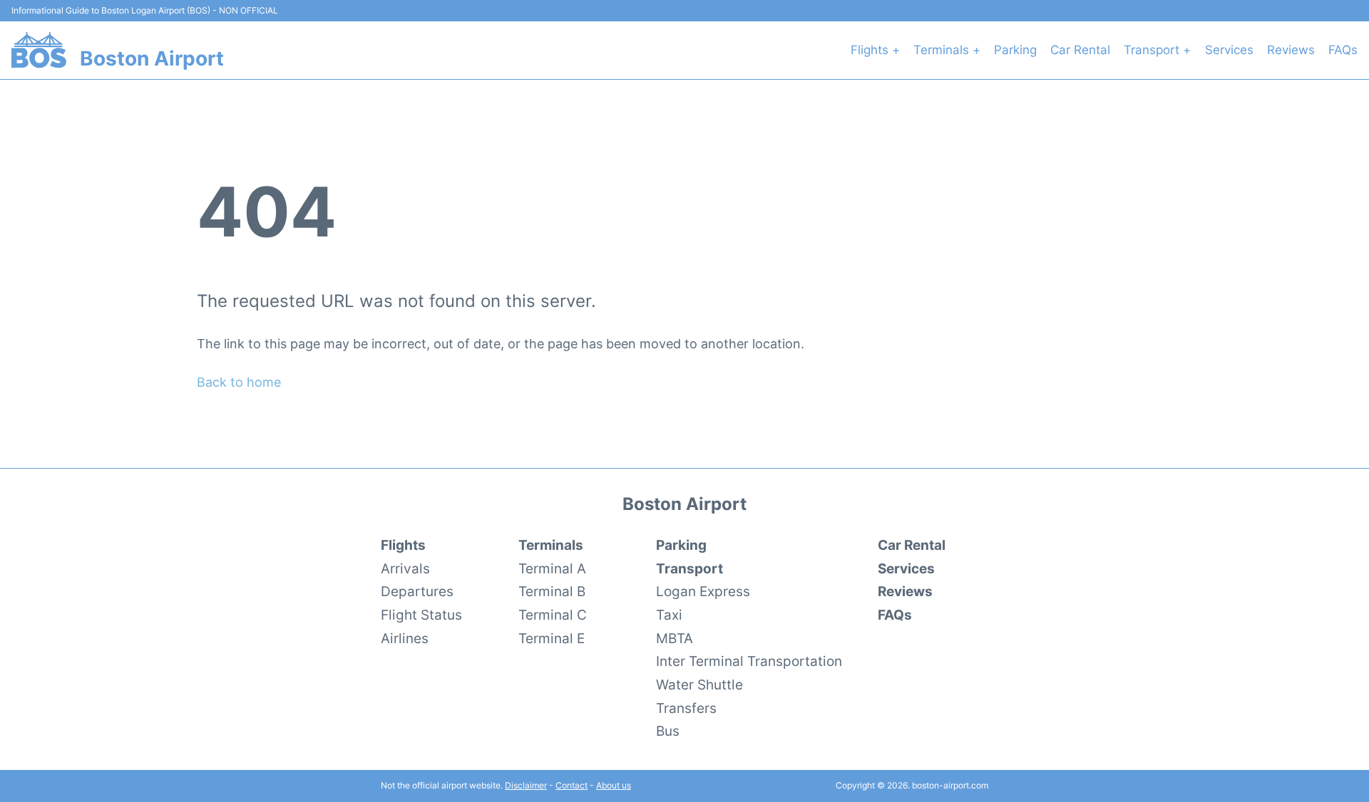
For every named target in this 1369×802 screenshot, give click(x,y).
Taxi (669, 614)
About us (613, 785)
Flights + (875, 50)
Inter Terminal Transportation (749, 661)
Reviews (1291, 50)
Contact (571, 785)
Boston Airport (152, 58)
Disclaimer (526, 785)
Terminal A (552, 568)
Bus (668, 730)
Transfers (686, 708)
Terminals (550, 544)
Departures (417, 591)
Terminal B (551, 591)
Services (1229, 50)
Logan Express (703, 591)
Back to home (239, 382)
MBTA (674, 638)
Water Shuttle (699, 684)
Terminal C (552, 614)
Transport (689, 568)
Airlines (405, 638)
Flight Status (421, 614)
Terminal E (551, 638)
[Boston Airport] (38, 50)
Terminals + (946, 50)
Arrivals (405, 568)
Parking (1015, 50)
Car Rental (1080, 50)
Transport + (1157, 50)
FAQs (1343, 50)
